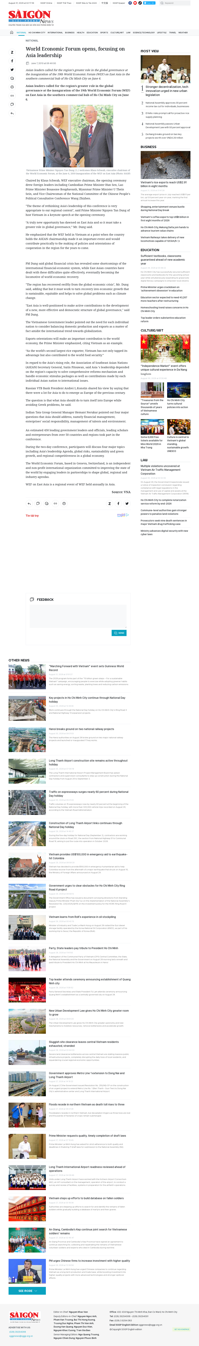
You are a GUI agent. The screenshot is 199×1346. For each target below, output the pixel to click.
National (21, 32)
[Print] (12, 87)
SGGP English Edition (31, 17)
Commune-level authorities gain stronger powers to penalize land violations (164, 512)
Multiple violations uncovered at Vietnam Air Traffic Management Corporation (160, 469)
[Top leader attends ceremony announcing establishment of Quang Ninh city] (27, 990)
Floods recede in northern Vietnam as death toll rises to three (87, 1104)
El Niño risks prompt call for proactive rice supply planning (167, 115)
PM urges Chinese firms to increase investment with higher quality (89, 1260)
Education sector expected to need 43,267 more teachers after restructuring (164, 299)
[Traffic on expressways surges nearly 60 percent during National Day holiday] (27, 802)
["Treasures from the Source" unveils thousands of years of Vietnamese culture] (152, 390)
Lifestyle (162, 32)
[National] (12, 113)
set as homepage (181, 1329)
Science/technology (144, 32)
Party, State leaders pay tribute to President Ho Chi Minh (83, 948)
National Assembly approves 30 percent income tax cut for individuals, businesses (167, 104)
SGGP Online (46, 3)
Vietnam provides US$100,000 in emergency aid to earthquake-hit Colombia (88, 856)
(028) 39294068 (17, 1331)
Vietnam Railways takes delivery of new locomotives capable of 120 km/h (162, 239)
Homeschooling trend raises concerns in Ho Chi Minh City (164, 309)
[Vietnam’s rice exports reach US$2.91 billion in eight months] (165, 165)
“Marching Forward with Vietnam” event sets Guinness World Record (86, 668)
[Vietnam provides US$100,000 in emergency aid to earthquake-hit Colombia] (27, 865)
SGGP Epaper (119, 3)
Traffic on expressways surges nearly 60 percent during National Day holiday (88, 793)
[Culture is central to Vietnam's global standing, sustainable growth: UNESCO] (178, 427)
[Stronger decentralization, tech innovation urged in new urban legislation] (165, 69)
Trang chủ (12, 32)
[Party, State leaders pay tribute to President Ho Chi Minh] (27, 958)
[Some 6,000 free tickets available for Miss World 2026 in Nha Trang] (152, 427)
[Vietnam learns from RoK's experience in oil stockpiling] (27, 927)
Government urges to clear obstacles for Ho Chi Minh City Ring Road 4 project (87, 887)
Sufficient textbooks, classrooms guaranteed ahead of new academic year (163, 259)
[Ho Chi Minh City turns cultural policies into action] (178, 390)
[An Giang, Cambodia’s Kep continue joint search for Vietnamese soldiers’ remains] (27, 1240)
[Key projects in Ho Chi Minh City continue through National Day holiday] (27, 708)
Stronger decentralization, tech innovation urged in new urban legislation (167, 91)
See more (25, 1291)
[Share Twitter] (12, 69)
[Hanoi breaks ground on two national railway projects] (27, 739)
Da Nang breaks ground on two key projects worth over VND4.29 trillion (164, 136)
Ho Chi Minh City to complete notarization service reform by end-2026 (163, 502)
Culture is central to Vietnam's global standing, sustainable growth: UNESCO (178, 444)
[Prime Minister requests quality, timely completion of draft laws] (27, 1146)
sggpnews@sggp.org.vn (21, 1336)
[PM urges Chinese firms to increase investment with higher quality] (27, 1271)
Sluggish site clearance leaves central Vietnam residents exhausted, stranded (84, 1043)
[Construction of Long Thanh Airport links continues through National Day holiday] (27, 833)
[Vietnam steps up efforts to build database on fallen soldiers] (27, 1208)
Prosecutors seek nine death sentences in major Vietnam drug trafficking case (164, 522)
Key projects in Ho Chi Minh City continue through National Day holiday (87, 699)
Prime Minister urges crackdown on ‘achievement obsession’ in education (162, 289)
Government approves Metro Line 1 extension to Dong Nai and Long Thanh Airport (87, 1075)
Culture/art (117, 32)
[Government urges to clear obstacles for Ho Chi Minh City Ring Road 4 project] (27, 896)
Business (69, 32)
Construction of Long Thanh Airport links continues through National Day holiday (85, 824)
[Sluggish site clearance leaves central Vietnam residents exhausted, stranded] (27, 1052)
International (55, 32)
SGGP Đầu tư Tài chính (86, 3)
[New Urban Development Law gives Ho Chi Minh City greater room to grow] (27, 1021)
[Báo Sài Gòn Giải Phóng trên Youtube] (135, 3)
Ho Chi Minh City (37, 32)
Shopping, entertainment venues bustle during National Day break (163, 208)
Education (92, 32)
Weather (183, 32)
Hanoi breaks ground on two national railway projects (81, 729)
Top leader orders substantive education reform (163, 319)
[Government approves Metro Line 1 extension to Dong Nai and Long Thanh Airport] (27, 1083)
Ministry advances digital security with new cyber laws (164, 532)
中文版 (105, 3)
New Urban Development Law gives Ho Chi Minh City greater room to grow (89, 1012)
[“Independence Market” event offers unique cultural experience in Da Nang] (165, 349)
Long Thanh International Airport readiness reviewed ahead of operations (87, 1168)
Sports (104, 32)
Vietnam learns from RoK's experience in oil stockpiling (82, 916)
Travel (172, 32)
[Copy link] (12, 95)
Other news (19, 660)
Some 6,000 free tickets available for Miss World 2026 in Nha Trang (152, 442)
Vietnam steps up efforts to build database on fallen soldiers (86, 1198)
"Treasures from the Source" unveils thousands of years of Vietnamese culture (152, 407)
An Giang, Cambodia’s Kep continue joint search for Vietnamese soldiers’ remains (88, 1231)
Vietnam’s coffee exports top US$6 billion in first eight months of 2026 (165, 219)
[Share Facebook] (12, 61)
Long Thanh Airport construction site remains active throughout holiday (88, 762)
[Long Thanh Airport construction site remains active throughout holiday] (27, 771)
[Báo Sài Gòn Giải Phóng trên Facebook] (130, 3)
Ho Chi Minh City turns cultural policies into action (177, 404)
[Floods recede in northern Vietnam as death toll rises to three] (27, 1115)
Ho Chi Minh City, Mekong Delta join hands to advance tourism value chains (165, 229)
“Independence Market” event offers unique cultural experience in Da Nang (164, 369)
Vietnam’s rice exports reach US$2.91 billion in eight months (164, 184)
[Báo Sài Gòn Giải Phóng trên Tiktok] (140, 3)
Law (128, 32)
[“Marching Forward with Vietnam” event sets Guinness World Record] (27, 676)
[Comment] (12, 104)
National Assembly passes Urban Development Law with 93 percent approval (168, 125)
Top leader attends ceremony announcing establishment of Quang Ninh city (90, 981)
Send (121, 633)
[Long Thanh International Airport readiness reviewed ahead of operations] (27, 1177)
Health (80, 32)
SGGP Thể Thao (64, 3)
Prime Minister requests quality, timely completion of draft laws (87, 1135)
